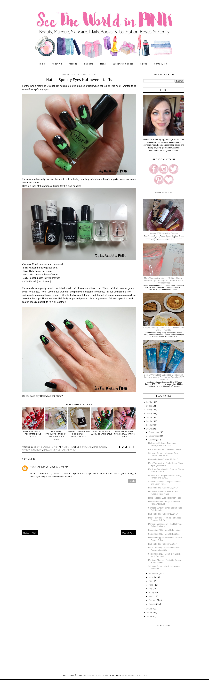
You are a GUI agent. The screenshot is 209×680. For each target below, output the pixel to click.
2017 (148, 429)
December (153, 432)
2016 (148, 609)
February (153, 600)
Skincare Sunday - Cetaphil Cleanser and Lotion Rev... (164, 483)
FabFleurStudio (137, 675)
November (153, 436)
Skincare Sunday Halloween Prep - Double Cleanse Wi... (163, 454)
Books (143, 63)
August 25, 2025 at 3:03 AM (53, 467)
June (151, 585)
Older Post (128, 532)
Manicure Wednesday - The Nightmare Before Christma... (165, 525)
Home (42, 63)
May (151, 589)
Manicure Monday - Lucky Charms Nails (101, 433)
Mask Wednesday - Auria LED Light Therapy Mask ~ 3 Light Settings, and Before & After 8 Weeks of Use (163, 280)
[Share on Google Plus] (130, 447)
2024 (148, 402)
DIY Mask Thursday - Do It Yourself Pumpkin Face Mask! (163, 493)
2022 (148, 410)
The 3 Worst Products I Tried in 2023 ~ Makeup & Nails (56, 435)
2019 (148, 421)
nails (57, 450)
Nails (103, 63)
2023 (148, 406)
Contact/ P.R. (161, 63)
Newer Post (29, 532)
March (152, 596)
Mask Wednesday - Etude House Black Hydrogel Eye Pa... (165, 464)
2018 (148, 425)
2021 (148, 414)
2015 (148, 612)
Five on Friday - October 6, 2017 (162, 544)
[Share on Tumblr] (133, 447)
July (151, 581)
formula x (86, 447)
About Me (57, 63)
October (152, 440)
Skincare (88, 63)
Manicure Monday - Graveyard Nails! (164, 449)
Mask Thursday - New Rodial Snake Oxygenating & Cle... (164, 549)
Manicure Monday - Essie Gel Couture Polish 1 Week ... (165, 561)
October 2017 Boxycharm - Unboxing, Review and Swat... (165, 476)
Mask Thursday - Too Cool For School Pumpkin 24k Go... (165, 519)
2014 (148, 616)
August (152, 577)
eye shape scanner (59, 473)
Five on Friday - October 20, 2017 (163, 488)
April (151, 592)
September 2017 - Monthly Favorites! (164, 530)
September (154, 573)
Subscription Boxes (123, 63)
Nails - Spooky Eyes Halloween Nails (164, 498)
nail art (48, 450)
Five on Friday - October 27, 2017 (163, 459)
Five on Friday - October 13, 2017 (163, 514)
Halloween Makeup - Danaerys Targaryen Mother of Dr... (162, 444)
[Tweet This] (123, 447)
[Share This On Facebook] (120, 447)
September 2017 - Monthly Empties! (164, 534)
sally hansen (69, 450)
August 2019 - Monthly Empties (164, 233)
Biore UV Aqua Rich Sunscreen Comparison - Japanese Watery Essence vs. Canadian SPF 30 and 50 (164, 377)
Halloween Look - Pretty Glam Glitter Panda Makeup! (164, 503)
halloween (99, 447)
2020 (148, 417)
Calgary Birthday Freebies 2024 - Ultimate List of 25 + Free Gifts (163, 329)
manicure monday (32, 450)
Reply (132, 481)
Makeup (73, 63)
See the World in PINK (95, 675)
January (152, 604)
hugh (33, 467)
